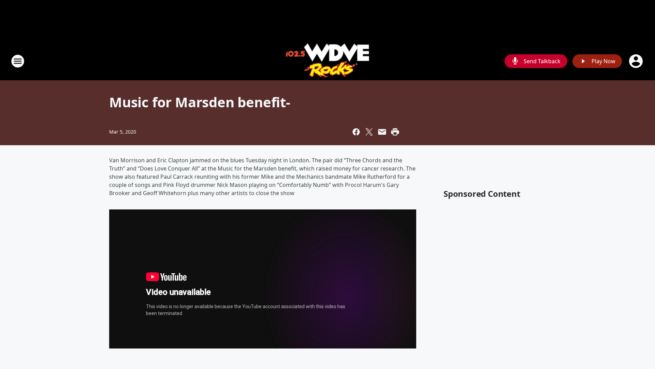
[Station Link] (327, 61)
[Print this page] (395, 132)
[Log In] (636, 61)
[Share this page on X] (369, 132)
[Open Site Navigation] (18, 61)
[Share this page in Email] (382, 132)
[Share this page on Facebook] (356, 132)
